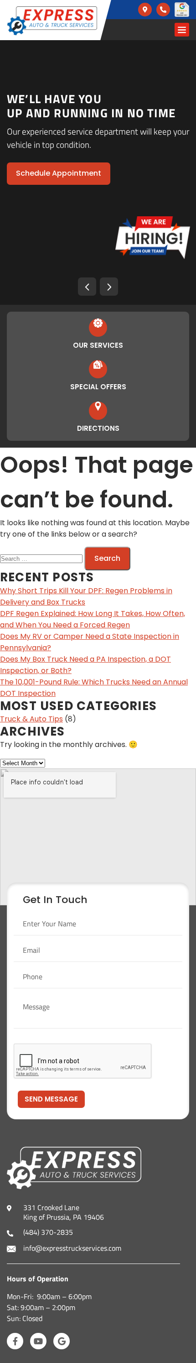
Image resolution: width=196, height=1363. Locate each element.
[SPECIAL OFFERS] (98, 364)
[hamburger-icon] (182, 30)
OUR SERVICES (98, 345)
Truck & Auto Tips (31, 719)
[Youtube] (38, 1341)
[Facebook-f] (15, 1341)
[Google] (61, 1341)
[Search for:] (42, 558)
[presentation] (87, 286)
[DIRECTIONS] (98, 406)
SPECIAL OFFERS (98, 387)
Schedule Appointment (58, 173)
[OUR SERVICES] (98, 323)
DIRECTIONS (98, 428)
